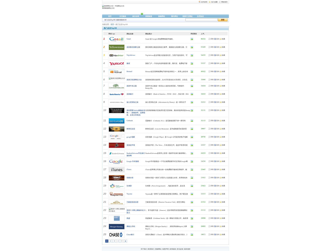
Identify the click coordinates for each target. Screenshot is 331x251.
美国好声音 (131, 145)
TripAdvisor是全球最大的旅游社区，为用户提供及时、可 (166, 55)
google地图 (131, 137)
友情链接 (173, 249)
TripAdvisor (131, 55)
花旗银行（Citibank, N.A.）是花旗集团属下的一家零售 (165, 121)
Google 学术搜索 (133, 161)
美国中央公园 (132, 86)
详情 (212, 39)
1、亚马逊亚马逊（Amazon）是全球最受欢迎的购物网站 (166, 210)
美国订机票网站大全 (134, 80)
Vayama (129, 194)
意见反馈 (180, 249)
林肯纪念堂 (131, 129)
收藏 (223, 39)
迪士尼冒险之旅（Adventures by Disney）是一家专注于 (165, 102)
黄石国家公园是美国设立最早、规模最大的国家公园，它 (166, 47)
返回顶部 (187, 249)
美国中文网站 (187, 16)
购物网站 (161, 16)
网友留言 (224, 2)
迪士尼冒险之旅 (132, 102)
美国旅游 (148, 16)
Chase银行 (130, 234)
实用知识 (200, 16)
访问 (217, 39)
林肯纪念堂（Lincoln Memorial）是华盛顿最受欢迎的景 (166, 129)
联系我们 (151, 249)
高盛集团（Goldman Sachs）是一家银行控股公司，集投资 (166, 218)
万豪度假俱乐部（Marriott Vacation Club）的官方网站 (165, 202)
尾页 (125, 241)
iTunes (129, 169)
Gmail (129, 39)
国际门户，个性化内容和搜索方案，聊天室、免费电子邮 (166, 63)
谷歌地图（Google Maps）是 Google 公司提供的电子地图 (166, 137)
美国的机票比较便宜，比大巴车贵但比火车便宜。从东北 (166, 80)
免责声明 (165, 249)
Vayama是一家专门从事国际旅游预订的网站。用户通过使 (166, 194)
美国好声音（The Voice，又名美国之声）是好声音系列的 (166, 145)
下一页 (122, 241)
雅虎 (128, 63)
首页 (110, 16)
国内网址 (174, 16)
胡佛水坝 (130, 178)
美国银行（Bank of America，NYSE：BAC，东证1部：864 (167, 94)
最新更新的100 (121, 20)
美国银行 (130, 94)
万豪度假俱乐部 (132, 202)
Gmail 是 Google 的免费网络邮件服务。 (159, 39)
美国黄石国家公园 (133, 47)
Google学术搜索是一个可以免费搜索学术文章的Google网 (166, 161)
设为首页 (204, 2)
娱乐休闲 (135, 16)
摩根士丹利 (131, 226)
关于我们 (144, 249)
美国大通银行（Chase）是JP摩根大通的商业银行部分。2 (166, 234)
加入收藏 (214, 2)
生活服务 (122, 16)
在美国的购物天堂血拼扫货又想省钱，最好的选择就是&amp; (167, 110)
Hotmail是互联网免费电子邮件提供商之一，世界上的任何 (166, 72)
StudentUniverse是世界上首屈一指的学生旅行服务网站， (166, 153)
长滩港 (129, 186)
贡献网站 (158, 249)
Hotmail (129, 71)
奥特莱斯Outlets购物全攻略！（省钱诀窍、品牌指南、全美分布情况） (136, 112)
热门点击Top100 (109, 20)
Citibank (130, 120)
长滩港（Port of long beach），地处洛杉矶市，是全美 (165, 186)
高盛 (128, 218)
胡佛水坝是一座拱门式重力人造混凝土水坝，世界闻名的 (166, 178)
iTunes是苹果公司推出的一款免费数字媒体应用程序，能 (166, 169)
